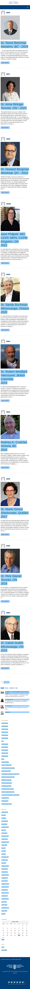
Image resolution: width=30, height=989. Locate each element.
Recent (6, 688)
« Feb (2, 939)
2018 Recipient (4, 738)
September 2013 (5, 908)
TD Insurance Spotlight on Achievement (10, 795)
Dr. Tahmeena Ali (9, 699)
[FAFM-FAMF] (9, 2)
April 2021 (3, 863)
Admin (8, 12)
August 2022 (4, 845)
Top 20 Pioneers (5, 798)
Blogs (2, 759)
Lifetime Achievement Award (7, 792)
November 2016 (5, 887)
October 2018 (4, 878)
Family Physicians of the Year (8, 777)
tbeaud (8, 203)
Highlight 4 (7, 712)
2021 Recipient (4, 747)
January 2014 (4, 905)
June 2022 (3, 851)
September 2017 (5, 884)
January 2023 (4, 833)
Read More (5, 62)
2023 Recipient (4, 753)
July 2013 (3, 913)
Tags (16, 688)
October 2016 (4, 890)
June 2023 (3, 830)
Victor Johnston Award (6, 804)
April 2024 (3, 818)
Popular (2, 688)
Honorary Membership (6, 783)
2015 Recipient (4, 729)
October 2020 (4, 869)
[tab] (2, 688)
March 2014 (4, 902)
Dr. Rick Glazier (11, 579)
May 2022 (3, 854)
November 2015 (5, 893)
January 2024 (4, 824)
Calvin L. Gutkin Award (6, 765)
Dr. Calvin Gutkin (12, 646)
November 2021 (5, 857)
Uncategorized (4, 801)
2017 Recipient (4, 735)
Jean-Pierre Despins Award (7, 789)
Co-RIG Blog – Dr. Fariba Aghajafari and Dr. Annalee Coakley (16, 692)
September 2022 (5, 842)
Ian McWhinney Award (6, 786)
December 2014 (5, 899)
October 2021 (4, 860)
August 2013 (4, 911)
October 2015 (4, 896)
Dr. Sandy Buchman (15, 308)
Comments (11, 688)
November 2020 (5, 866)
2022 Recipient (4, 750)
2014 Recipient (4, 726)
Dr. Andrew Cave (8, 705)
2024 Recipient (4, 756)
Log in (2, 947)
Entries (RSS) (4, 950)
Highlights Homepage (6, 780)
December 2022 (5, 836)
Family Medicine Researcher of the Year (10, 774)
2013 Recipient (4, 723)
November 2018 (5, 875)
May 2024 (3, 815)
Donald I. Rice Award (6, 771)
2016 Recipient (4, 732)
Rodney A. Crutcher (14, 445)
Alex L (8, 74)
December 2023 (5, 827)
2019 (2, 741)
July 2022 (3, 848)
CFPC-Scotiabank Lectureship (8, 768)
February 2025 (4, 812)
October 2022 (4, 839)
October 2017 (4, 881)
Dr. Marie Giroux (15, 512)
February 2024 (4, 821)
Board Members (5, 762)
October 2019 (4, 872)
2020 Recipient (4, 744)
